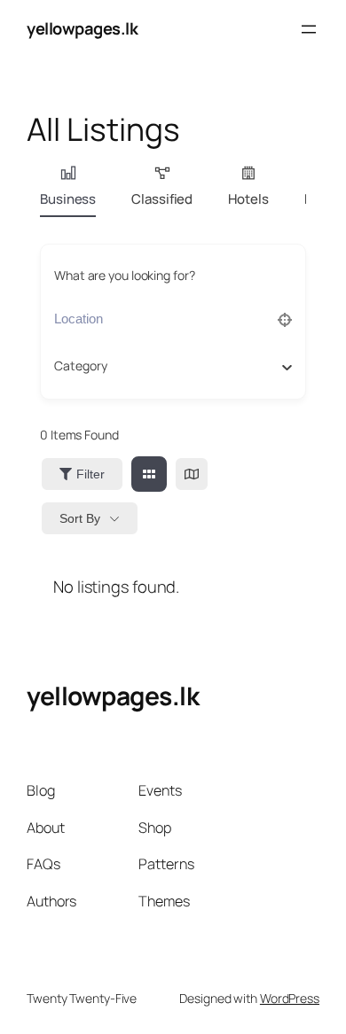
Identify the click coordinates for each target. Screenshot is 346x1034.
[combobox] (166, 365)
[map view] (191, 474)
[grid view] (149, 474)
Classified (162, 199)
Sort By (79, 518)
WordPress (289, 998)
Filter (90, 474)
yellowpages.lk (82, 28)
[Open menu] (308, 29)
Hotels (248, 199)
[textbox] (80, 365)
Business (68, 199)
